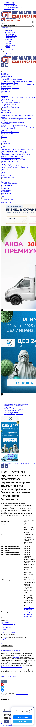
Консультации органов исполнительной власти (16, 114)
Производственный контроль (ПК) (12, 156)
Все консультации (6, 112)
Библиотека (10, 34)
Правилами (15, 657)
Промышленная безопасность (10, 132)
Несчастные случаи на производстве (12, 122)
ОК (6, 721)
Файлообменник (6, 190)
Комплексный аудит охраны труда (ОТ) (13, 151)
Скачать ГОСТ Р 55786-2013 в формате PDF (29, 614)
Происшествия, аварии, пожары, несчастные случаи (17, 84)
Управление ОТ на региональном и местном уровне (17, 81)
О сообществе (5, 182)
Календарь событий (11, 32)
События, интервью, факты (9, 83)
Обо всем (4, 93)
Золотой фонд (10, 45)
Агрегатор (9, 39)
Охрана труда (5, 78)
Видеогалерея (5, 191)
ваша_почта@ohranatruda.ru (13, 7)
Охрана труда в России (8, 632)
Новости (9, 30)
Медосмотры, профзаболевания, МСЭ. (13, 125)
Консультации (10, 37)
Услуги (8, 41)
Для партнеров (5, 143)
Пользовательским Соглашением (11, 667)
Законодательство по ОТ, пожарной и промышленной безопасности (16, 404)
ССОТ (8, 47)
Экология (4, 137)
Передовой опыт (6, 86)
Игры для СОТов (6, 202)
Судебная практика (7, 91)
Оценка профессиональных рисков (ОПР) (14, 153)
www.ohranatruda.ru (22, 694)
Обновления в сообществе (9, 183)
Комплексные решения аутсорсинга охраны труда (16, 154)
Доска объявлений (6, 193)
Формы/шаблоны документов (10, 107)
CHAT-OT (4, 196)
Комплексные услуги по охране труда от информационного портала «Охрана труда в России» (17, 148)
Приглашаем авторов (7, 177)
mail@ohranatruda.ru (7, 639)
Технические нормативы (8, 104)
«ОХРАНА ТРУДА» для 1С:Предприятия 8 (14, 166)
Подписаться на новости (12, 5)
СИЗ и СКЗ (4, 130)
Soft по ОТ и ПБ (11, 36)
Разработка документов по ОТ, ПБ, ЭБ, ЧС (14, 159)
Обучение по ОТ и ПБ (8, 123)
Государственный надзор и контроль (12, 79)
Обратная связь (9, 2)
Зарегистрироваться (7, 725)
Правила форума (6, 175)
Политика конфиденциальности (11, 650)
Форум (8, 43)
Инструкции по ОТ (7, 101)
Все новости (5, 74)
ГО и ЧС (3, 135)
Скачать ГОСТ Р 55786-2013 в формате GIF (29, 609)
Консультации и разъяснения (10, 88)
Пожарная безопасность (8, 133)
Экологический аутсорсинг (9, 161)
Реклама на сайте (9, 4)
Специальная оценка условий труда (12, 158)
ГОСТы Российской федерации (10, 102)
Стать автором (9, 9)
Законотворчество (6, 76)
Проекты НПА (5, 89)
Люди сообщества (6, 185)
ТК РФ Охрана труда (7, 106)
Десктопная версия (6, 645)
